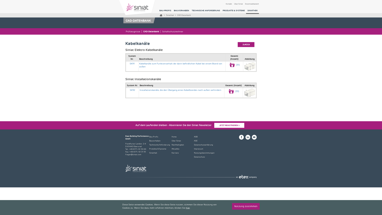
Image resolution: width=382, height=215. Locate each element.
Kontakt (229, 4)
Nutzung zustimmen (245, 206)
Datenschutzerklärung (203, 145)
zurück (246, 44)
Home (161, 15)
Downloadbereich (252, 4)
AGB (196, 137)
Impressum (198, 149)
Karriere (175, 153)
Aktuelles (175, 149)
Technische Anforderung (206, 10)
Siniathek (252, 10)
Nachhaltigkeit (178, 145)
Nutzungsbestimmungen (204, 153)
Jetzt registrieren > (229, 125)
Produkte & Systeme (234, 10)
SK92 (132, 90)
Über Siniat (238, 4)
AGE (196, 141)
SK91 (132, 63)
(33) (237, 91)
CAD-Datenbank (151, 31)
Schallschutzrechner (172, 31)
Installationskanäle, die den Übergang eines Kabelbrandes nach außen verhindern (180, 90)
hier (188, 208)
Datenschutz (199, 157)
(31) (237, 65)
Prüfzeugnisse (133, 31)
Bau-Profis (165, 10)
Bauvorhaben (181, 10)
